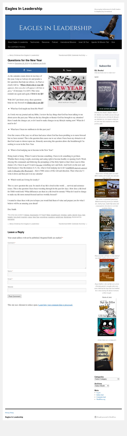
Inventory (24, 217)
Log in (98, 393)
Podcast (55, 42)
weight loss (59, 217)
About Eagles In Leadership (18, 42)
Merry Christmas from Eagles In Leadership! (23, 55)
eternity (74, 215)
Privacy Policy (9, 413)
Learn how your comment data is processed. (55, 305)
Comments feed (101, 397)
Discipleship (34, 215)
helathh (10, 217)
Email (10, 279)
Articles (26, 215)
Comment (11, 243)
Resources (45, 42)
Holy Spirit (17, 217)
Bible (48, 215)
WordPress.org (100, 399)
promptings (44, 217)
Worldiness (67, 217)
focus (79, 215)
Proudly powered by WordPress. (106, 417)
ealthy (70, 215)
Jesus (30, 217)
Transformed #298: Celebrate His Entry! (73, 55)
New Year (36, 217)
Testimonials (34, 42)
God (83, 215)
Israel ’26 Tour (84, 42)
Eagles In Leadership (23, 8)
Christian (64, 215)
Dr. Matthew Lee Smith (38, 63)
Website (10, 287)
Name (10, 271)
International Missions (68, 42)
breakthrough (55, 215)
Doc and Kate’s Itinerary (16, 47)
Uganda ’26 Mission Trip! (100, 42)
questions (51, 217)
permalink (11, 219)
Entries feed (99, 395)
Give (113, 42)
